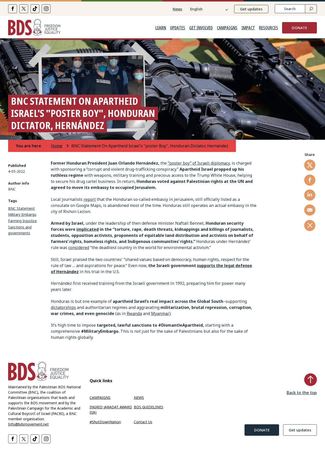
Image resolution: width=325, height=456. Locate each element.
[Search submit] (311, 8)
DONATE (299, 27)
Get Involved (201, 28)
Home (56, 146)
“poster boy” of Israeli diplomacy (199, 163)
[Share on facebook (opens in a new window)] (12, 8)
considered (78, 247)
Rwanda (134, 313)
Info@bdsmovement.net (28, 424)
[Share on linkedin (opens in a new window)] (309, 195)
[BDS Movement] (34, 28)
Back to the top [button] (302, 392)
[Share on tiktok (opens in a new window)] (34, 8)
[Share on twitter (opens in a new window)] (23, 8)
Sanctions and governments (19, 230)
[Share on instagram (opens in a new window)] (46, 8)
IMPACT (248, 28)
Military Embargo (22, 214)
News (177, 9)
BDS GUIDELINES (148, 407)
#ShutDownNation (105, 421)
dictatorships (63, 307)
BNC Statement (21, 208)
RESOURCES (268, 28)
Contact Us (143, 421)
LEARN (160, 28)
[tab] (33, 146)
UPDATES (177, 28)
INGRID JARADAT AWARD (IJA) (111, 410)
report (90, 199)
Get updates (251, 8)
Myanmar (160, 313)
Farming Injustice (22, 220)
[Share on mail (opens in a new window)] (309, 210)
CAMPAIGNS (227, 28)
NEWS (139, 397)
